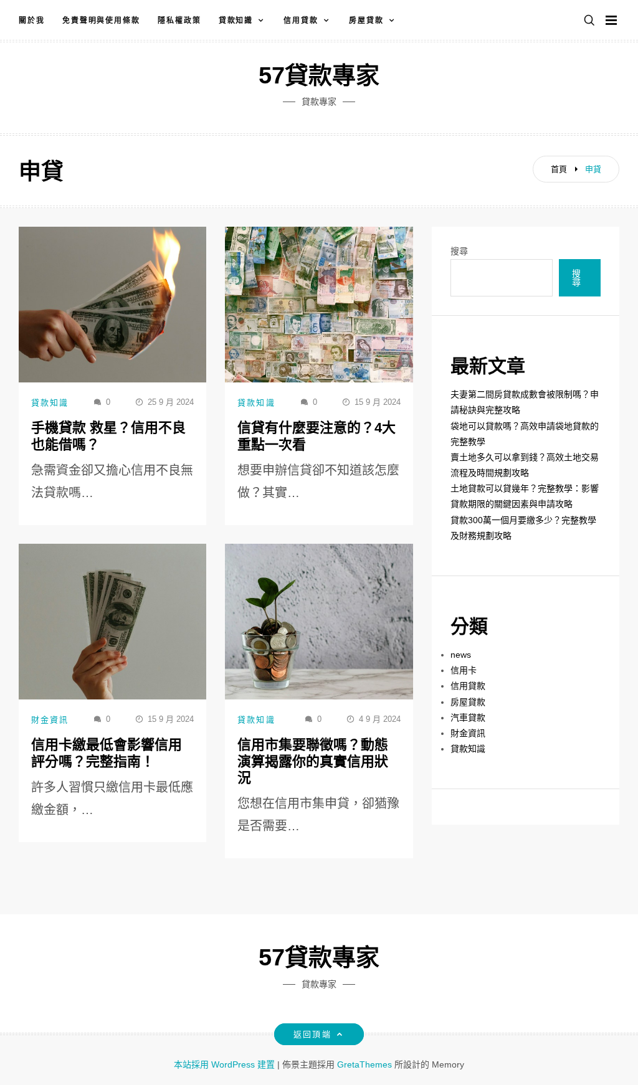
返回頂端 (312, 1034)
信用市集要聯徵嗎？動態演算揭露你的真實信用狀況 (312, 761)
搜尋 (459, 251)
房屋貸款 (366, 20)
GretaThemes (364, 1064)
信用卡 (463, 670)
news (460, 655)
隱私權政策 (179, 20)
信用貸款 (300, 20)
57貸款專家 (319, 75)
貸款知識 (236, 20)
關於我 (32, 20)
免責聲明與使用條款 (101, 20)
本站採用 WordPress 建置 (225, 1064)
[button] (589, 21)
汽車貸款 (467, 718)
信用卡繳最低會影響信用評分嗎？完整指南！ (106, 753)
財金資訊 (50, 719)
